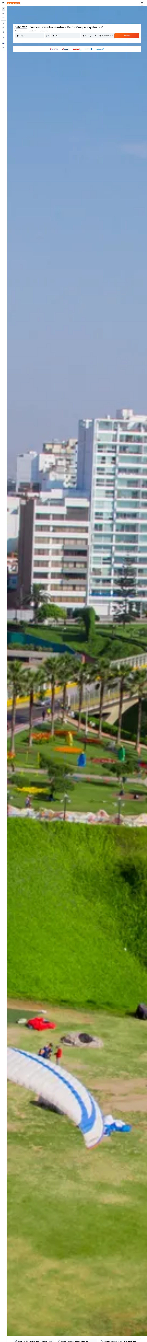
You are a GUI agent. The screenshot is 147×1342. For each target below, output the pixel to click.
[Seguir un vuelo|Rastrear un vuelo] (3, 28)
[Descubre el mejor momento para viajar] (3, 32)
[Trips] (3, 37)
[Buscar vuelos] (3, 9)
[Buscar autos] (3, 18)
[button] (3, 3)
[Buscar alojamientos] (3, 13)
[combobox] (20, 31)
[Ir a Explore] (3, 23)
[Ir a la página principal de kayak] (13, 3)
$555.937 (21, 27)
